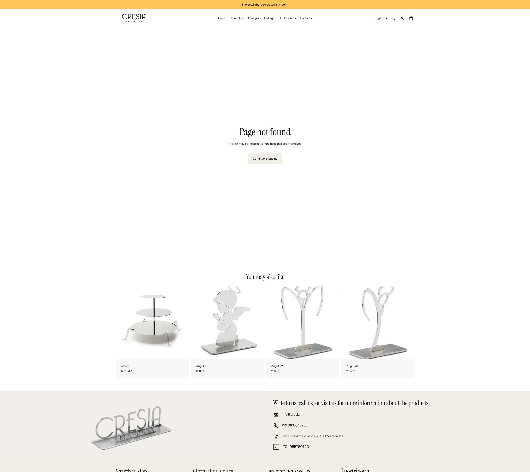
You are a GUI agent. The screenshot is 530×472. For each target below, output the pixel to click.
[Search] (393, 18)
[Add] (182, 352)
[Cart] (411, 18)
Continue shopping (265, 158)
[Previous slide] (122, 322)
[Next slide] (182, 322)
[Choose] (257, 352)
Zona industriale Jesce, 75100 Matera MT (313, 436)
